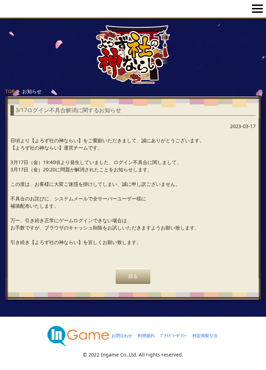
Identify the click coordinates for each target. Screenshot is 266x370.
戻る (133, 276)
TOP (10, 91)
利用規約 (146, 336)
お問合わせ (122, 336)
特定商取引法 (205, 336)
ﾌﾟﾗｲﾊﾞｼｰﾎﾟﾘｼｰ (173, 336)
